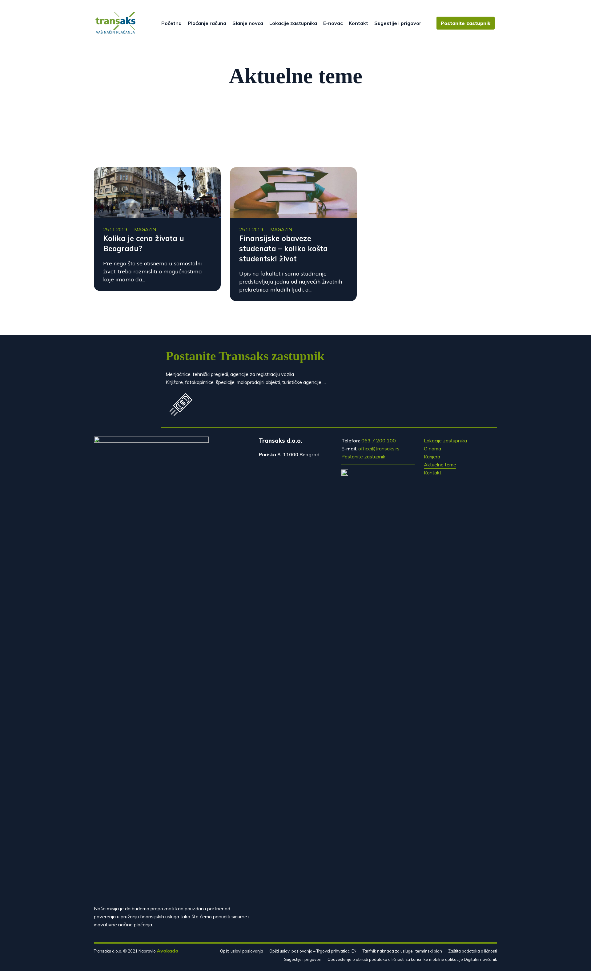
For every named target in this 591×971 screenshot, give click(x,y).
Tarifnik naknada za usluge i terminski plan (402, 951)
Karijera (432, 456)
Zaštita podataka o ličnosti (472, 951)
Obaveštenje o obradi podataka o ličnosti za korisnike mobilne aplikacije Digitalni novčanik (412, 959)
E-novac (333, 23)
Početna (171, 23)
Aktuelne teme (440, 464)
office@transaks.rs (379, 448)
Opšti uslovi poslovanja (241, 951)
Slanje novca (247, 23)
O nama (432, 448)
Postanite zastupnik (465, 23)
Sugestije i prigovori (398, 23)
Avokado (167, 951)
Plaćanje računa (207, 23)
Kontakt (358, 23)
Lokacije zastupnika (293, 23)
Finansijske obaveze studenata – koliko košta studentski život (283, 248)
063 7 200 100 (378, 440)
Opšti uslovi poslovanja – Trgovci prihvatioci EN (312, 951)
